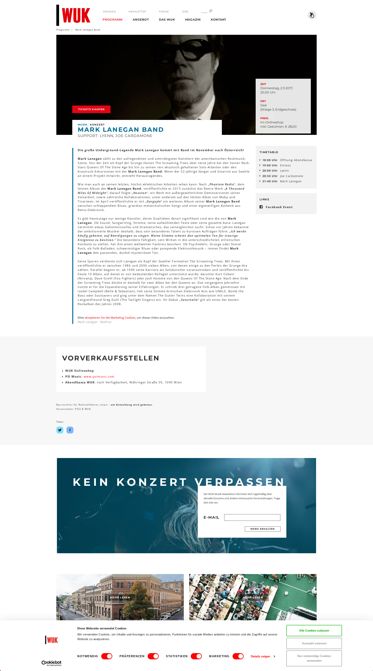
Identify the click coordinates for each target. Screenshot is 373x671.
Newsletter (137, 11)
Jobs (185, 11)
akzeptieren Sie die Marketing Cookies (110, 317)
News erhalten (262, 528)
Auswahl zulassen (314, 643)
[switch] (153, 656)
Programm (113, 19)
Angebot (141, 19)
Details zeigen (260, 656)
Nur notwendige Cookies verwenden (314, 658)
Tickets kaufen (91, 109)
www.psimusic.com (99, 376)
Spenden (109, 11)
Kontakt (218, 19)
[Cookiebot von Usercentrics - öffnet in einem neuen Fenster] (52, 663)
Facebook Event (279, 207)
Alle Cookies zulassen (314, 630)
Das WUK (167, 19)
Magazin (193, 19)
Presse (164, 11)
